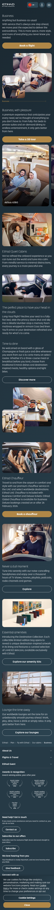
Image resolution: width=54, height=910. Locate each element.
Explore (27, 589)
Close (27, 905)
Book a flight (27, 45)
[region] (27, 893)
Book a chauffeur (27, 514)
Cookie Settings (27, 897)
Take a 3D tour (35, 139)
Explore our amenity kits (27, 661)
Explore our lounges (27, 732)
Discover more (27, 379)
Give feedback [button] (13, 868)
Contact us (11, 829)
